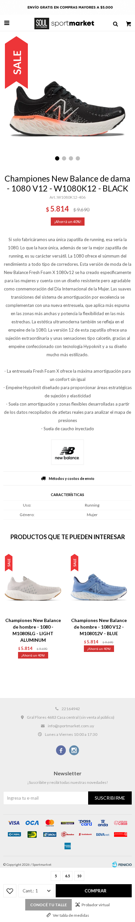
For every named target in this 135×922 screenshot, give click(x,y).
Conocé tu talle (48, 904)
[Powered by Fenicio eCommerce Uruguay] (122, 864)
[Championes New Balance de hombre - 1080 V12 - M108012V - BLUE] (99, 582)
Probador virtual (96, 904)
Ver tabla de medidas (71, 915)
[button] (115, 23)
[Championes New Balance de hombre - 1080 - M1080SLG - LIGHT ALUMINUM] (33, 582)
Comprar (95, 890)
